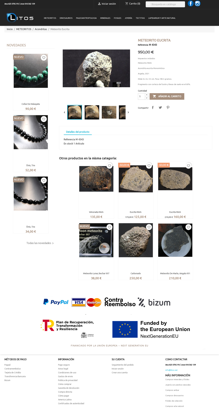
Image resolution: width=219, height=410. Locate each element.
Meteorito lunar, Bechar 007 (96, 273)
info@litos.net (171, 370)
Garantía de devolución (68, 388)
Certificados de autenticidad (71, 403)
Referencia (69, 139)
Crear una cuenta (120, 372)
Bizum (7, 380)
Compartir (153, 107)
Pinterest (168, 107)
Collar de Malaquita (31, 104)
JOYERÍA (128, 18)
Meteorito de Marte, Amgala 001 (175, 273)
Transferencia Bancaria (15, 376)
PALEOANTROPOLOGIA (86, 18)
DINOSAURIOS (66, 18)
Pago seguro (64, 365)
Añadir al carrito (167, 96)
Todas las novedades (40, 243)
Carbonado (136, 273)
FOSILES (117, 18)
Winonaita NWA (96, 212)
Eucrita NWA (135, 212)
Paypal (7, 365)
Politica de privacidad (67, 380)
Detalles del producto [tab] (77, 131)
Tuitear (160, 107)
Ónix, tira (30, 165)
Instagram (198, 3)
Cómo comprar (65, 384)
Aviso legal (63, 368)
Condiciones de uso (67, 372)
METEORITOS (50, 18)
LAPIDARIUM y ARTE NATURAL (161, 18)
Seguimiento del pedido (123, 365)
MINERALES (105, 18)
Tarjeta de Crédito (12, 372)
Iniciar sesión (118, 368)
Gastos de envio (65, 376)
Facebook (191, 3)
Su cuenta (118, 359)
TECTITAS (140, 18)
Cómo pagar (63, 396)
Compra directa (65, 392)
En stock (68, 143)
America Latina (65, 399)
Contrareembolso (12, 368)
